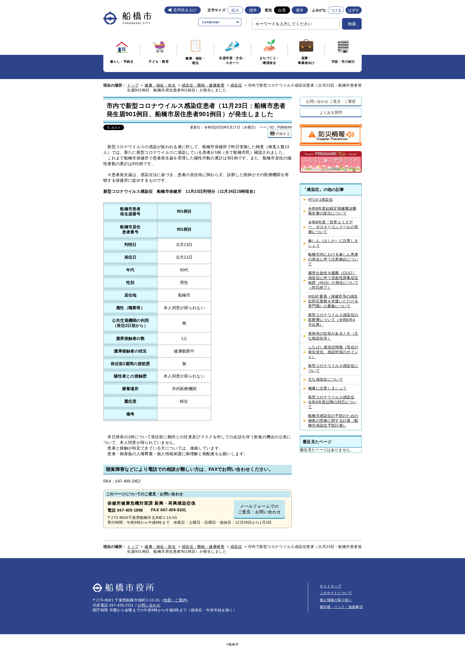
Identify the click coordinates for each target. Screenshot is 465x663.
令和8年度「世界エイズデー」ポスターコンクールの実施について (333, 227)
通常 (300, 10)
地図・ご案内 (174, 600)
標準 (253, 10)
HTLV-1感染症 (320, 200)
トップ (133, 85)
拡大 (235, 10)
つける (336, 10)
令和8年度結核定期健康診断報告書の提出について (332, 210)
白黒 (282, 10)
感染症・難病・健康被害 (203, 85)
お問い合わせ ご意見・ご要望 (331, 101)
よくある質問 (330, 112)
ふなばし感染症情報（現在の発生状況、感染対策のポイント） (333, 352)
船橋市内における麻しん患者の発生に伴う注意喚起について (333, 259)
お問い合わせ (149, 605)
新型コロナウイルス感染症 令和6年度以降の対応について (332, 402)
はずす (354, 10)
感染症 (236, 85)
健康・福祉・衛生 (160, 85)
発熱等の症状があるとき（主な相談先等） (333, 336)
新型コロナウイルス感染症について (333, 368)
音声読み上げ (184, 10)
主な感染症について (325, 379)
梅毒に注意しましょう (327, 388)
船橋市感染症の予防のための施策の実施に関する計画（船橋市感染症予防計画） (333, 420)
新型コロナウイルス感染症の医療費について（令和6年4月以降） (333, 320)
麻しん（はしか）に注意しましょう (333, 243)
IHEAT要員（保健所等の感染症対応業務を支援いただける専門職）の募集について (333, 301)
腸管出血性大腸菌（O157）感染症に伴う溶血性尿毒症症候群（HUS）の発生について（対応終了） (333, 280)
